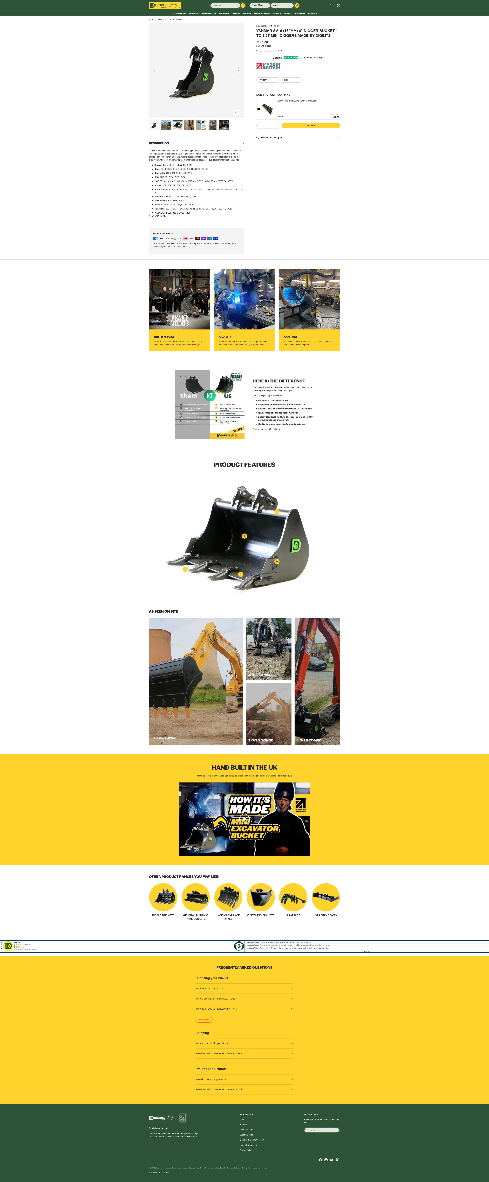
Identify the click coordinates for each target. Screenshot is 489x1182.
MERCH (287, 13)
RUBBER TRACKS (262, 13)
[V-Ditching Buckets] (261, 897)
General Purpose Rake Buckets (195, 917)
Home (151, 19)
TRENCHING (224, 13)
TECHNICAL (299, 13)
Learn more (204, 1020)
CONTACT (312, 13)
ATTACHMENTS (209, 13)
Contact (243, 1119)
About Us (244, 1125)
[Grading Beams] (326, 897)
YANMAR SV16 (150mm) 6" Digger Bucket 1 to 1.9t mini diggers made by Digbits (171, 19)
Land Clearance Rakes (228, 917)
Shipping (259, 51)
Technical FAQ (246, 1130)
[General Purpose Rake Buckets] (196, 897)
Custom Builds (246, 1135)
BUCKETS (194, 13)
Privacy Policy (246, 1150)
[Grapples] (293, 897)
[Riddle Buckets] (163, 897)
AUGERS (247, 13)
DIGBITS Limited (162, 1172)
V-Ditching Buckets (260, 915)
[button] (338, 5)
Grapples (293, 915)
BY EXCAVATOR (179, 13)
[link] (268, 108)
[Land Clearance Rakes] (228, 897)
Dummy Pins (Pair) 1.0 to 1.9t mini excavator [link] (296, 101)
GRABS (236, 13)
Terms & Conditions (248, 1145)
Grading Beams (326, 915)
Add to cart (311, 125)
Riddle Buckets (163, 915)
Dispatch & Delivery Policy (252, 1140)
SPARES (277, 13)
